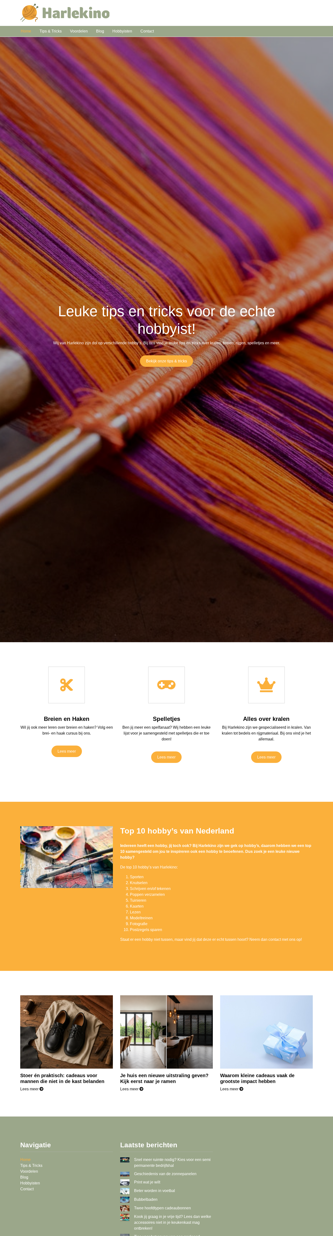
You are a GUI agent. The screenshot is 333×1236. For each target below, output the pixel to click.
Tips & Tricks (50, 31)
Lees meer (67, 751)
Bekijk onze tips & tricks (166, 361)
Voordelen (79, 31)
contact (274, 939)
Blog (100, 31)
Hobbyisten (122, 31)
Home (26, 31)
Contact (147, 31)
